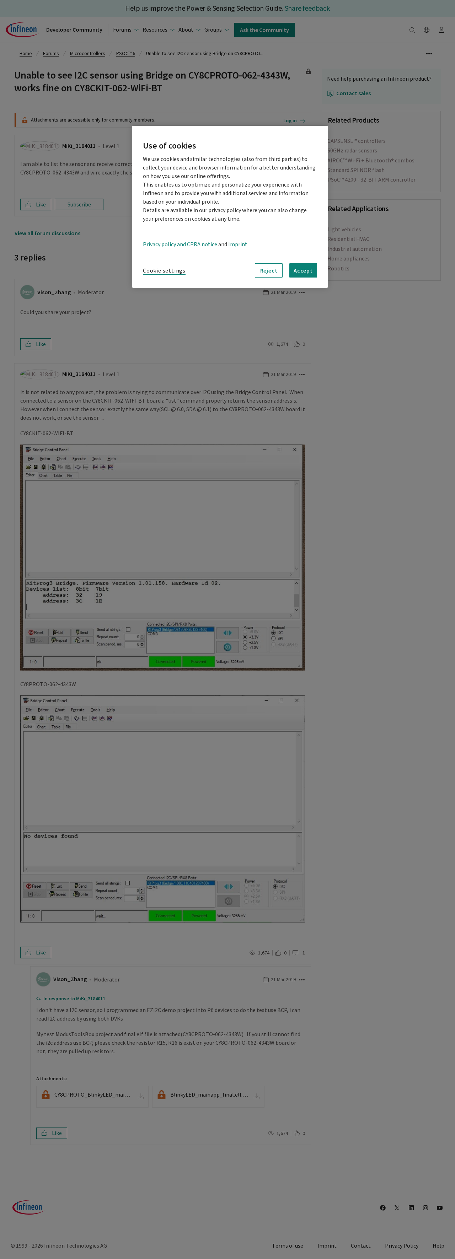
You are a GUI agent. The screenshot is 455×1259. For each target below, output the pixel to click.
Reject (269, 270)
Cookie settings (164, 271)
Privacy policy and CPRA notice (180, 244)
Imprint (237, 244)
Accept (303, 270)
